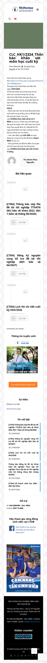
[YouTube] (28, 655)
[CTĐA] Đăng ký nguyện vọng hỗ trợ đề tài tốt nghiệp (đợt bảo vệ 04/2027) (23, 260)
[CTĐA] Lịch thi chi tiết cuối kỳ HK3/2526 (23, 308)
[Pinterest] (35, 655)
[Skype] (11, 655)
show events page (14, 409)
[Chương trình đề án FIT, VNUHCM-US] (23, 10)
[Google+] (18, 655)
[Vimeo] (25, 655)
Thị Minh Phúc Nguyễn (30, 160)
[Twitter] (21, 655)
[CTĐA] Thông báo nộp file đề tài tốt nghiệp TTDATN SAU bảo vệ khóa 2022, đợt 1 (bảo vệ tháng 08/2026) (23, 209)
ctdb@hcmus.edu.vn (32, 621)
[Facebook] (14, 655)
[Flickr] (32, 655)
